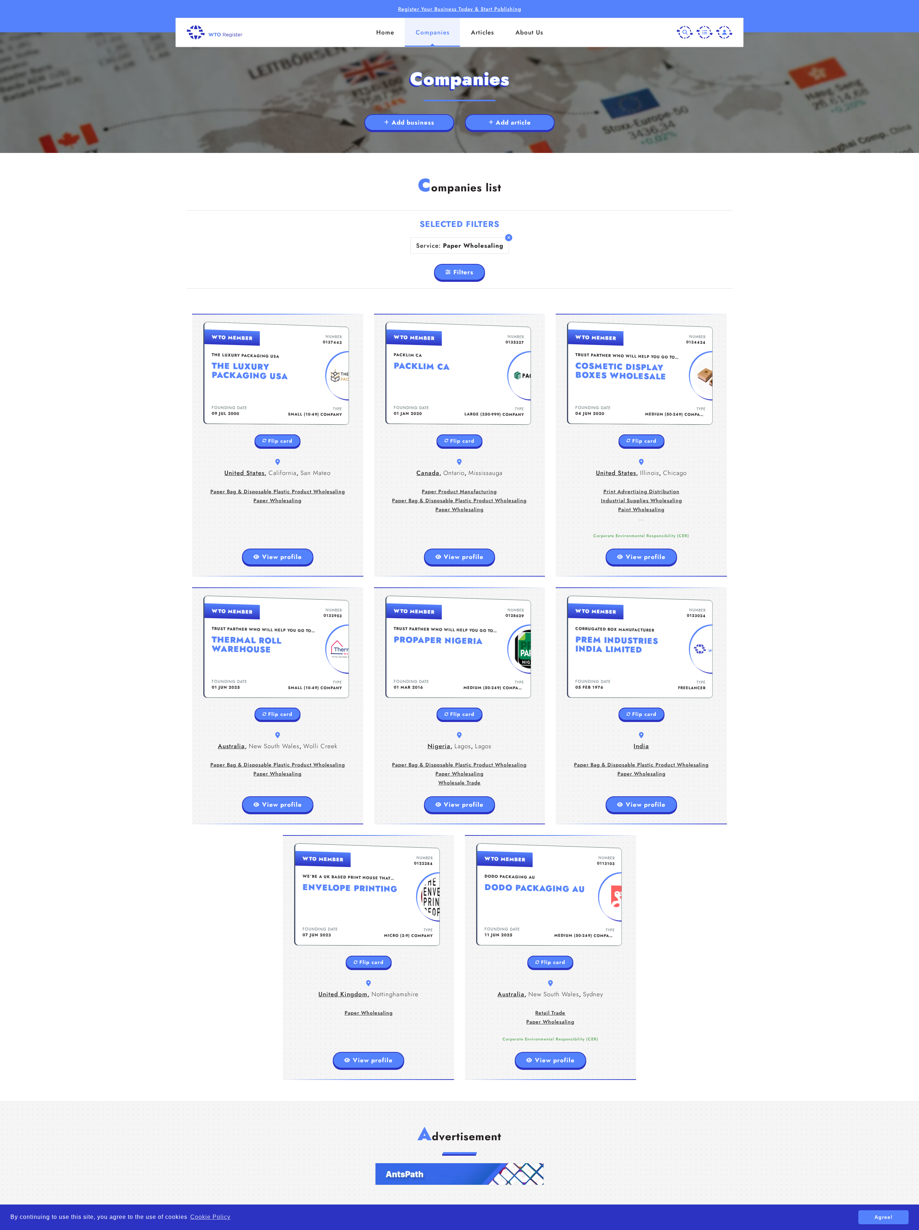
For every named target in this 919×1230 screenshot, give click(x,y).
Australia (231, 746)
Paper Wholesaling (277, 500)
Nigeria (439, 746)
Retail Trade (550, 1012)
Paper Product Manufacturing (459, 491)
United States (244, 473)
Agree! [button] (883, 1217)
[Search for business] (685, 32)
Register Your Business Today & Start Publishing (459, 9)
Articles (482, 32)
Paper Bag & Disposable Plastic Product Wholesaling (277, 491)
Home (385, 32)
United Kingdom (343, 994)
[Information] (704, 32)
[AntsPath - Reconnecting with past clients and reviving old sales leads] (459, 1174)
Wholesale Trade (459, 782)
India (641, 746)
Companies (432, 32)
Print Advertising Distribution (641, 491)
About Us (529, 32)
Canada (427, 473)
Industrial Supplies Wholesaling (641, 500)
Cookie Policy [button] (210, 1217)
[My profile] (724, 32)
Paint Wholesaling (641, 509)
